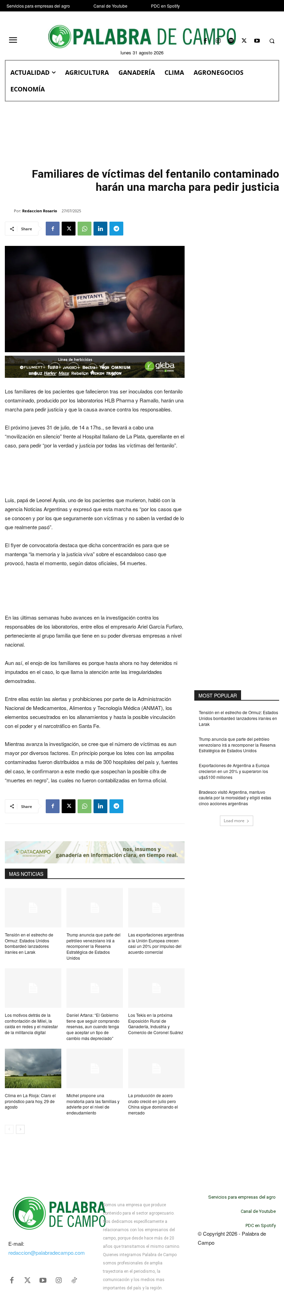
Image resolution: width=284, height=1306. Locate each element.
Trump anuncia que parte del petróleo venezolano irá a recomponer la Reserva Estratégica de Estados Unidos (93, 946)
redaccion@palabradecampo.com (46, 1252)
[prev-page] (9, 1129)
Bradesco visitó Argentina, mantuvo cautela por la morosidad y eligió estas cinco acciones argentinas (235, 798)
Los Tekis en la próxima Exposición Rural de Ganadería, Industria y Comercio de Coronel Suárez (155, 1023)
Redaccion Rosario (39, 210)
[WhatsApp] (84, 229)
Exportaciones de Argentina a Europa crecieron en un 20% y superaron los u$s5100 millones (234, 771)
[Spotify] (231, 41)
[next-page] (20, 1129)
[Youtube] (256, 41)
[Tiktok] (74, 1280)
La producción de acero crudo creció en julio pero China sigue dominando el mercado (153, 1104)
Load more (234, 821)
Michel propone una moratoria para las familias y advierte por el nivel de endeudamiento (92, 1104)
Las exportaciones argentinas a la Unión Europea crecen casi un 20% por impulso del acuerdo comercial (156, 943)
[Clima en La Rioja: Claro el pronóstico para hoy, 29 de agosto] (33, 1068)
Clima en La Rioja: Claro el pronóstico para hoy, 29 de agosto (30, 1101)
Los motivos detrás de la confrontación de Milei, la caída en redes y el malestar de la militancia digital (31, 1023)
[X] (244, 41)
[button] (272, 41)
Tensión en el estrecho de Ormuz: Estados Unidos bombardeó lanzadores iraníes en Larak (29, 943)
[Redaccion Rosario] (9, 210)
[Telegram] (116, 229)
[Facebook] (205, 41)
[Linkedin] (100, 229)
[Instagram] (218, 41)
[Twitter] (27, 1280)
